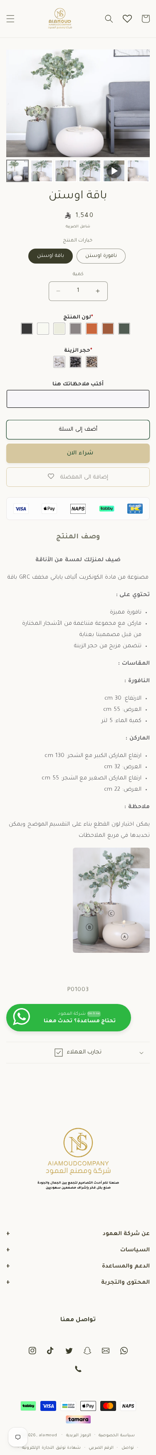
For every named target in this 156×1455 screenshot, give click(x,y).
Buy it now (78, 453)
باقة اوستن (50, 256)
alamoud (48, 1435)
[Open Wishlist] (127, 19)
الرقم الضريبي (101, 1448)
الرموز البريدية (78, 1435)
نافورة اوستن (101, 256)
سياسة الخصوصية (117, 1435)
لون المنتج (78, 318)
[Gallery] (78, 117)
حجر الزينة (78, 351)
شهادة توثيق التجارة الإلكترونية (51, 1448)
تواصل (127, 1448)
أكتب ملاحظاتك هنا (78, 384)
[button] (10, 19)
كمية (78, 274)
